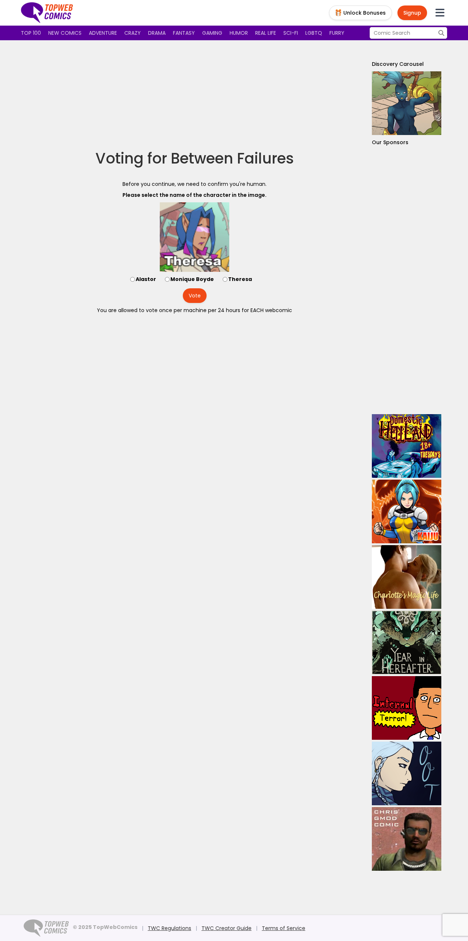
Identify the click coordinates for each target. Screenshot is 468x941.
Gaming (212, 33)
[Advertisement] (194, 95)
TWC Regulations (169, 928)
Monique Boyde (192, 279)
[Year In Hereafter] (406, 642)
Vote (195, 295)
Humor (239, 33)
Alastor (146, 279)
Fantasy (184, 33)
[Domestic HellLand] (406, 446)
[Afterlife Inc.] (406, 103)
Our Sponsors (390, 142)
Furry (336, 33)
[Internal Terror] (406, 708)
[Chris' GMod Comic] (406, 839)
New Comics (65, 33)
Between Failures (232, 158)
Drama (157, 33)
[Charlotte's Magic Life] (406, 577)
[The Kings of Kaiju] (406, 511)
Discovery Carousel (398, 64)
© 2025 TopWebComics (105, 927)
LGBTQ (313, 33)
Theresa (240, 279)
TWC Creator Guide (226, 928)
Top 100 (31, 33)
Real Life (265, 33)
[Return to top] (47, 13)
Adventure (103, 33)
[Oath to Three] (406, 773)
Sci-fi (290, 33)
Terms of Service (283, 928)
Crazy (132, 33)
